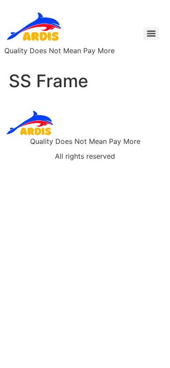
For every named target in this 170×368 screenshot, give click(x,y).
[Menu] (151, 33)
